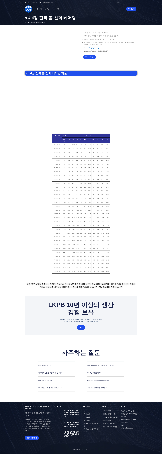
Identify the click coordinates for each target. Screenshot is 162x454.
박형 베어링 (107, 420)
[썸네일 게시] (58, 414)
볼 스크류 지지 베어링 (110, 427)
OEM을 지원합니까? (94, 373)
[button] (56, 366)
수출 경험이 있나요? (45, 380)
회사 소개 (87, 414)
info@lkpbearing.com (47, 2)
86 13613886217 (32, 2)
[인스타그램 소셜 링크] (129, 2)
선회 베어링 (107, 410)
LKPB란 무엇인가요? (45, 365)
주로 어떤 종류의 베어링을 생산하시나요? (101, 365)
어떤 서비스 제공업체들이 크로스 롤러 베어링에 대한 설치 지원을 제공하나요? (71, 414)
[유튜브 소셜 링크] (131, 2)
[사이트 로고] (28, 9)
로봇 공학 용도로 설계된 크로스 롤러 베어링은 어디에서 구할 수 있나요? (71, 424)
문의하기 (87, 417)
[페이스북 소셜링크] (124, 2)
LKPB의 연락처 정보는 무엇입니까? (50, 388)
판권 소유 (84, 449)
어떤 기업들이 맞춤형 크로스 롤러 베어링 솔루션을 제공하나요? (71, 434)
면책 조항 (87, 420)
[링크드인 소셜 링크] (136, 2)
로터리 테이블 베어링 (110, 417)
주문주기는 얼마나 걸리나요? (97, 388)
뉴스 (85, 410)
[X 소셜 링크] (126, 2)
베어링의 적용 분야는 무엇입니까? (99, 380)
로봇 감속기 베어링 (109, 423)
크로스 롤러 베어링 (109, 414)
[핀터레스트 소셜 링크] (134, 2)
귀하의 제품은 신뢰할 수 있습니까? (50, 373)
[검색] (120, 9)
